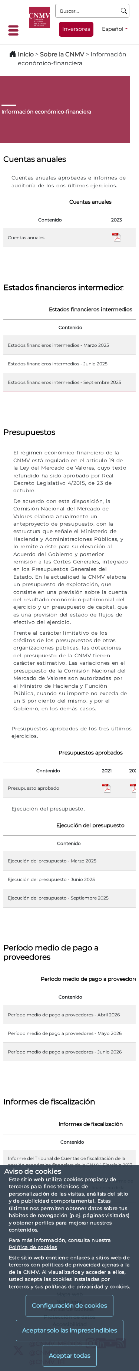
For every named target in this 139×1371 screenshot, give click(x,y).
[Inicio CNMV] (39, 17)
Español (112, 29)
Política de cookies (33, 1247)
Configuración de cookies (69, 1305)
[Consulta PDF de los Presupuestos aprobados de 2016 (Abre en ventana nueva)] (107, 788)
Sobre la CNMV (62, 54)
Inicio (26, 54)
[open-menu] (15, 30)
